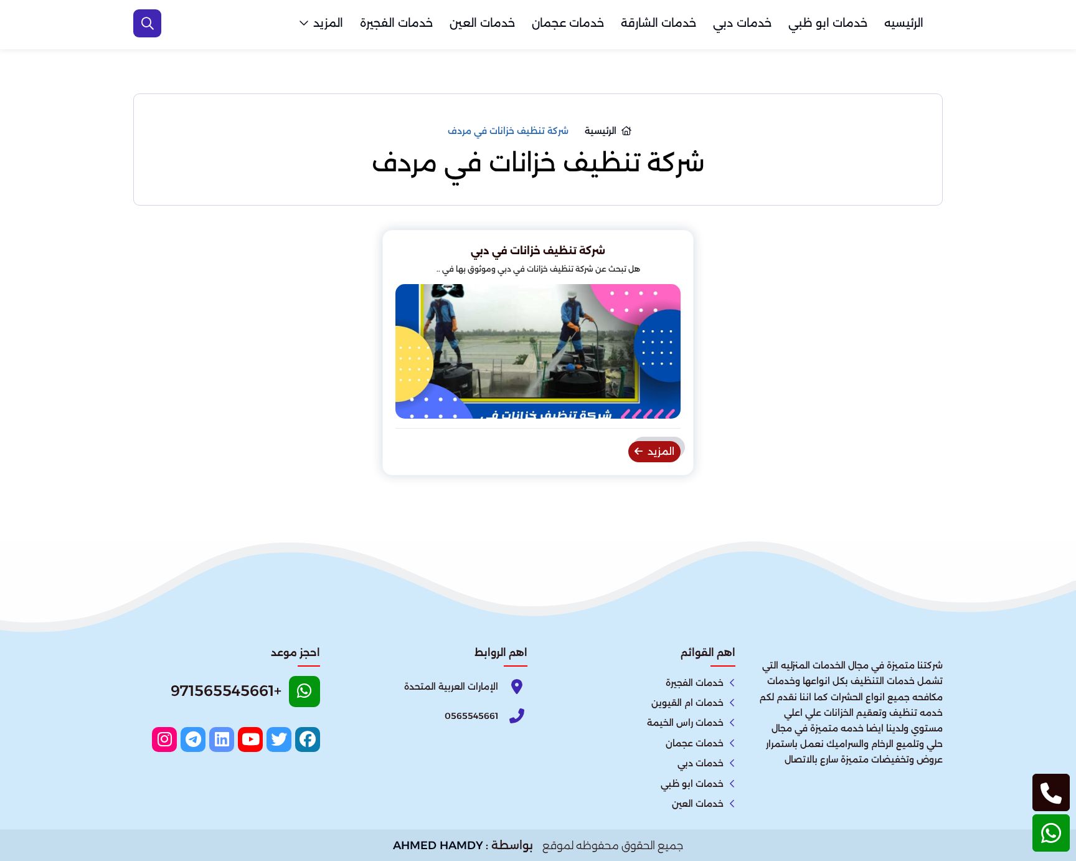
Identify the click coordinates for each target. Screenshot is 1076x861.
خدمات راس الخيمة (685, 722)
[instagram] (164, 739)
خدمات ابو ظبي (827, 23)
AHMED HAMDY (438, 845)
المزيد (328, 23)
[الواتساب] (1051, 833)
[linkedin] (221, 739)
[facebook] (307, 739)
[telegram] (193, 739)
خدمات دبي (742, 23)
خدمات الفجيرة (396, 23)
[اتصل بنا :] (1051, 792)
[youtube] (250, 739)
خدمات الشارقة (658, 23)
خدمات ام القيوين (687, 702)
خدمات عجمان (568, 23)
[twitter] (279, 739)
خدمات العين (482, 23)
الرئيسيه (903, 23)
